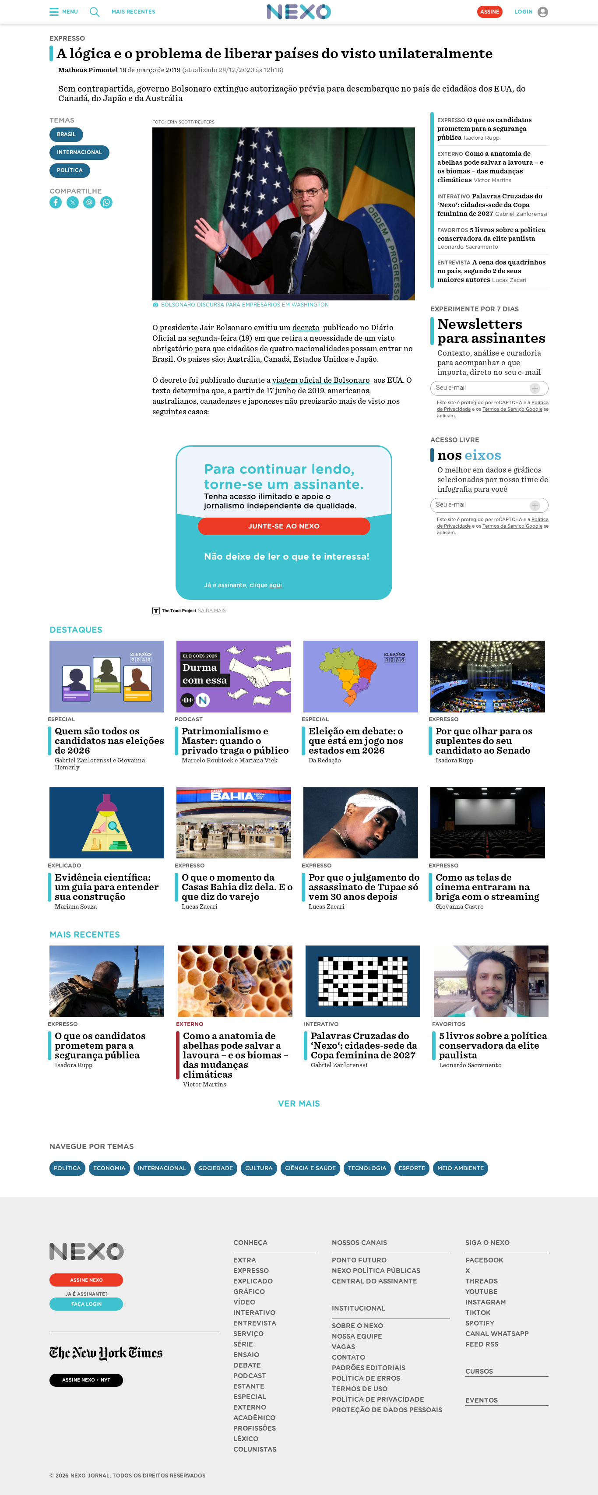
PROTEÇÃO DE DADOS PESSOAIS (387, 1410)
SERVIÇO (248, 1333)
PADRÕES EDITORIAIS (368, 1368)
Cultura (259, 1168)
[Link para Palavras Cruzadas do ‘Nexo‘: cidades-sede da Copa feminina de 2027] (363, 981)
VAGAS (343, 1346)
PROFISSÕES (254, 1428)
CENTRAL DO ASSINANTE (374, 1281)
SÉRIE (243, 1344)
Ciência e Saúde (310, 1168)
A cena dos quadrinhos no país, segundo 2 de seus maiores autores (491, 271)
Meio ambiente (460, 1168)
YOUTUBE (481, 1291)
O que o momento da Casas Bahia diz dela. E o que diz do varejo (237, 887)
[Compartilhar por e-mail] (89, 202)
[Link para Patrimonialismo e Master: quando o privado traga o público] (233, 676)
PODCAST (249, 1375)
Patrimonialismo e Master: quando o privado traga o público (235, 740)
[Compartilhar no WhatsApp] (106, 202)
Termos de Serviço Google (512, 409)
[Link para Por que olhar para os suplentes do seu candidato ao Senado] (487, 676)
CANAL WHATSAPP (497, 1333)
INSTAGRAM (485, 1302)
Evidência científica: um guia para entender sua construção (107, 887)
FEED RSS (481, 1344)
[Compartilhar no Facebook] (55, 202)
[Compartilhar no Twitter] (73, 202)
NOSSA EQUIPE (357, 1336)
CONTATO (348, 1357)
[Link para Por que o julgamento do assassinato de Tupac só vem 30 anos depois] (360, 823)
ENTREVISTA (254, 1323)
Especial (61, 719)
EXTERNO (249, 1407)
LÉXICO (245, 1438)
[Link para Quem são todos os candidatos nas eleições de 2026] (106, 676)
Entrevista (454, 263)
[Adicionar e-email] (535, 388)
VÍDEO (244, 1302)
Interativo (453, 197)
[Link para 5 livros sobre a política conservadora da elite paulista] (491, 981)
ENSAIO (246, 1354)
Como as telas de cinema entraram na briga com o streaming (487, 887)
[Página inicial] (299, 11)
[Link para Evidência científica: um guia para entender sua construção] (106, 823)
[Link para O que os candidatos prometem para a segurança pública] (106, 981)
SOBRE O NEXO (357, 1325)
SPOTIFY (479, 1323)
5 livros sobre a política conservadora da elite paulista (493, 1045)
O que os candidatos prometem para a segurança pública (484, 128)
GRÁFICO (249, 1291)
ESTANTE (248, 1386)
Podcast (189, 719)
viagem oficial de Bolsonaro (321, 380)
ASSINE (490, 12)
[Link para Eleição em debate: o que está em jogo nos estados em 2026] (360, 676)
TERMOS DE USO (359, 1389)
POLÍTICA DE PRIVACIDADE (378, 1399)
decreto (306, 328)
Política (70, 170)
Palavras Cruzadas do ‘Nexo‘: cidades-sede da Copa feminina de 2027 (489, 205)
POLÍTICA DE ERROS (366, 1378)
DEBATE (247, 1365)
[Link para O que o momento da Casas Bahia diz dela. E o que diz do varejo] (233, 823)
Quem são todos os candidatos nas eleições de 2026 (109, 740)
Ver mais (299, 1103)
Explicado (64, 865)
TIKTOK (477, 1312)
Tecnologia (367, 1168)
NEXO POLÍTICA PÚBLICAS (376, 1270)
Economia (109, 1168)
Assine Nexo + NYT (86, 1379)
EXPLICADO (253, 1281)
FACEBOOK (484, 1260)
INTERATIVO (254, 1312)
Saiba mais (212, 610)
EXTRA (244, 1260)
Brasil (66, 134)
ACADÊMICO (254, 1417)
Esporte (412, 1168)
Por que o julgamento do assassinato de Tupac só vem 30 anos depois (364, 887)
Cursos (479, 1371)
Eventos (481, 1400)
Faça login (86, 1304)
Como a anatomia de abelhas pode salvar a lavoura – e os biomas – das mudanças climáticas (235, 1055)
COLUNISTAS (254, 1449)
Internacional (79, 152)
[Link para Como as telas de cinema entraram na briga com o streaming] (487, 823)
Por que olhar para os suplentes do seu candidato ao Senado (484, 740)
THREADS (481, 1281)
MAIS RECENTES (133, 12)
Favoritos (452, 230)
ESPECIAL (249, 1396)
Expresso (451, 120)
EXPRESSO (251, 1270)
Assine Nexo (86, 1280)
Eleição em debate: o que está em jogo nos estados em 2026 (356, 740)
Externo (450, 154)
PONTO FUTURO (359, 1260)
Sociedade (216, 1168)
